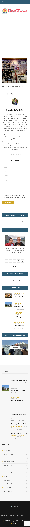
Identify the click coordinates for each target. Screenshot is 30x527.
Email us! (15, 266)
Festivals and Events (9, 461)
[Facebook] (27, 16)
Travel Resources (8, 487)
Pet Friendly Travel (9, 476)
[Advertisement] (15, 42)
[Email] (27, 20)
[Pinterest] (27, 18)
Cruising (6, 458)
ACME (17, 517)
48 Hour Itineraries (8, 450)
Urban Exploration (16, 417)
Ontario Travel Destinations (18, 303)
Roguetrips (7, 480)
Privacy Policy (23, 515)
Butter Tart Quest (19, 293)
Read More (15, 256)
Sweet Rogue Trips (9, 483)
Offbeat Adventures (9, 469)
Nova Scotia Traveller (17, 435)
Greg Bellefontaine (9, 20)
